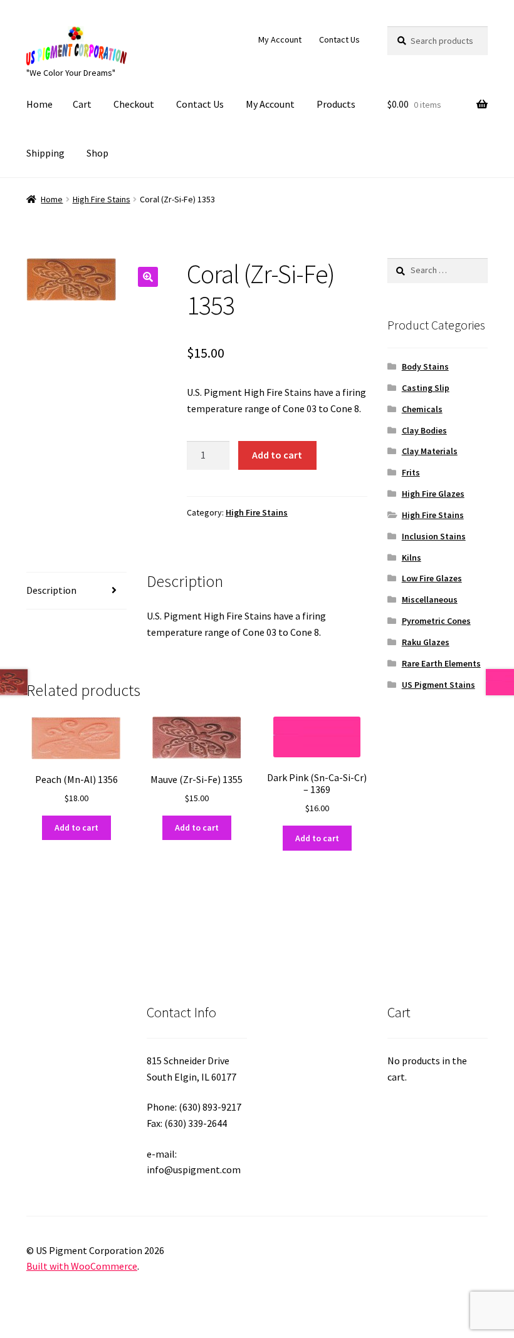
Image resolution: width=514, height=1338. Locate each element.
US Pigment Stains (438, 684)
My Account (280, 39)
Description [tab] (51, 590)
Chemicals (422, 409)
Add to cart (277, 455)
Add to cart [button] (76, 827)
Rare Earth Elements (441, 663)
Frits (411, 472)
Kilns (411, 557)
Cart (82, 104)
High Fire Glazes (433, 493)
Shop (97, 153)
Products (336, 104)
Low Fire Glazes (432, 578)
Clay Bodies (424, 430)
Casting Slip (425, 387)
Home (39, 104)
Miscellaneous (430, 599)
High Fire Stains (101, 199)
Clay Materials (430, 451)
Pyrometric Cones (436, 620)
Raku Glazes (425, 642)
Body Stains (425, 366)
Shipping (45, 153)
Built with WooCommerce (81, 1266)
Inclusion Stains (434, 536)
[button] (148, 277)
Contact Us (339, 39)
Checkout (133, 104)
